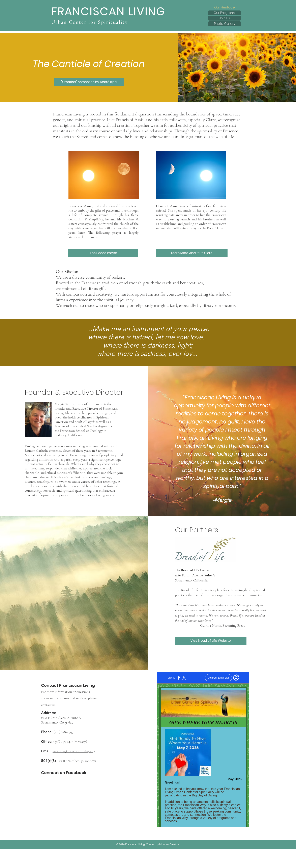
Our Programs (225, 12)
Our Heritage (224, 7)
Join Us (224, 18)
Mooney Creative (169, 844)
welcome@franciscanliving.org (74, 751)
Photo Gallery (224, 23)
